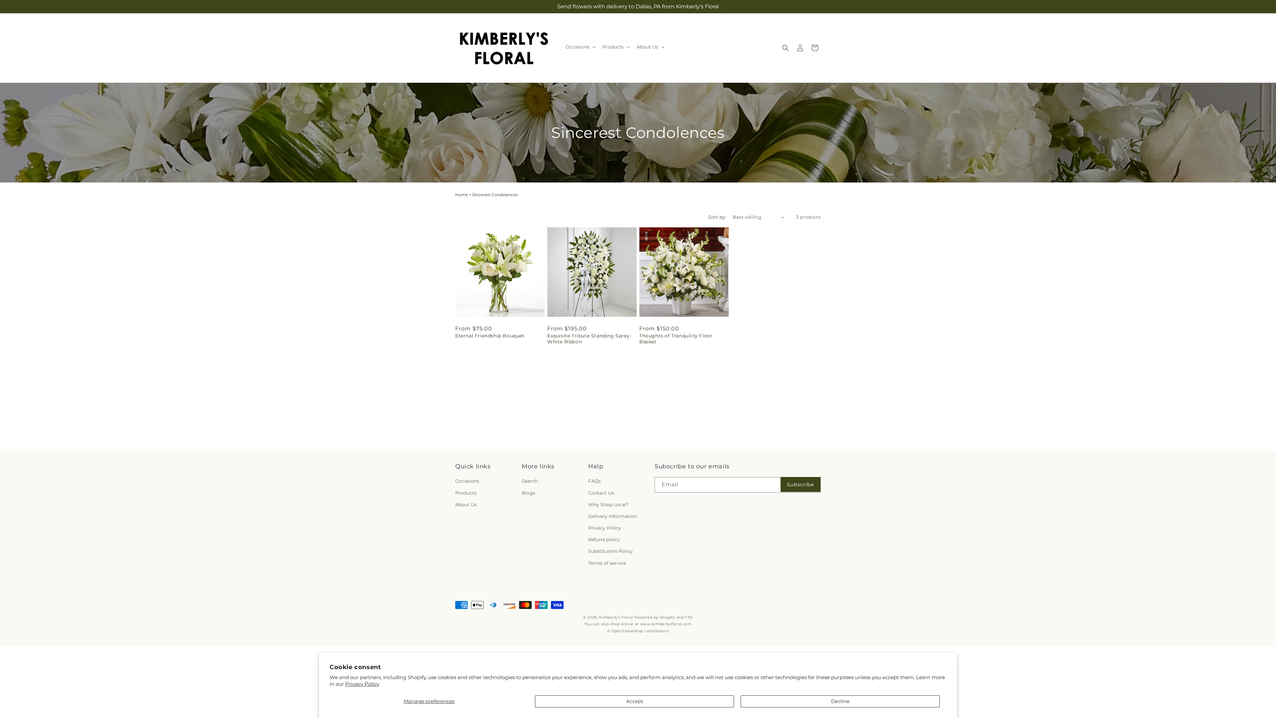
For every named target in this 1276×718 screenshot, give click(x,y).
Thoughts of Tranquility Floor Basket (675, 339)
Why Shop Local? (608, 505)
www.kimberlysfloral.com (666, 624)
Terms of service (607, 563)
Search (530, 481)
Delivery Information (612, 516)
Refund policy (604, 539)
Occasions (467, 481)
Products (466, 493)
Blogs (528, 493)
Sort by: (717, 217)
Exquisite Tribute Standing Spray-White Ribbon (589, 339)
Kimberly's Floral (616, 617)
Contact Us (601, 493)
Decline (840, 701)
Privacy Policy (362, 684)
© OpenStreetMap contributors (638, 631)
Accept (634, 701)
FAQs (594, 481)
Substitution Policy (610, 551)
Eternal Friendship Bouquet (490, 336)
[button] (580, 47)
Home (461, 194)
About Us (466, 505)
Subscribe (800, 484)
